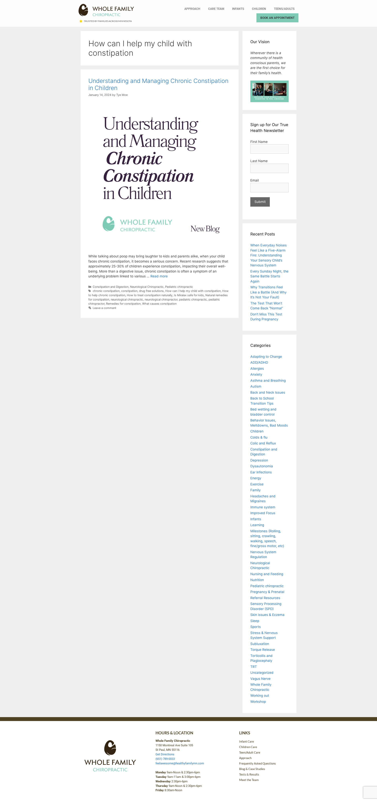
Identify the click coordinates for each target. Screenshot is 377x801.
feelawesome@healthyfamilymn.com (180, 763)
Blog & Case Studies (252, 769)
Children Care (248, 747)
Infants (238, 9)
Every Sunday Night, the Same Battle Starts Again (269, 276)
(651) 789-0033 (165, 759)
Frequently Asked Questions (257, 763)
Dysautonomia (261, 466)
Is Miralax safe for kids (189, 295)
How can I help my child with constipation (193, 290)
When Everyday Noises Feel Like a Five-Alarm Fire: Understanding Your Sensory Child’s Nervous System (268, 255)
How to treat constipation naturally (149, 295)
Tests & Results (249, 774)
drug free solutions (151, 290)
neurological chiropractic (127, 299)
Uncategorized (262, 673)
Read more (159, 276)
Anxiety (256, 374)
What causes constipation (159, 303)
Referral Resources (265, 598)
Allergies (257, 369)
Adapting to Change (266, 357)
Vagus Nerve (260, 679)
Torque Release (262, 650)
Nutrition (257, 580)
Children (259, 9)
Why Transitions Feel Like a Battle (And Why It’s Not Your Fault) (268, 292)
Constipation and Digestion (110, 286)
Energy (255, 478)
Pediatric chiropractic (179, 286)
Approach (192, 9)
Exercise (257, 484)
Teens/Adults (284, 9)
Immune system (262, 507)
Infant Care (246, 741)
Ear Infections (261, 472)
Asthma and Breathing (268, 380)
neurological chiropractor (161, 299)
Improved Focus (262, 513)
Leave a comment (104, 308)
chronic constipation (106, 290)
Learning (257, 525)
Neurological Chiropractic (147, 286)
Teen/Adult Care (249, 752)
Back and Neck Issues (267, 392)
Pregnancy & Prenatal (267, 592)
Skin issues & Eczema (267, 615)
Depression (259, 460)
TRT (253, 667)
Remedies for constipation (123, 303)
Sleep (254, 621)
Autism (255, 386)
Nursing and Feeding (266, 574)
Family (255, 490)
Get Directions (165, 754)
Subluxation (259, 644)
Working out (259, 695)
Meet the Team (249, 780)
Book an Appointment (277, 18)
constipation (129, 290)
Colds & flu (258, 437)
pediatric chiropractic (193, 299)
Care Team (216, 9)
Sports (255, 627)
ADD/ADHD (259, 362)
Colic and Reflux (263, 443)
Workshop (258, 702)
